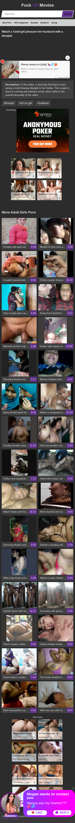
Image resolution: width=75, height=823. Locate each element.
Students (44, 23)
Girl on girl (25, 103)
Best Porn (7, 23)
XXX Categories (21, 23)
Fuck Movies (37, 5)
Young (54, 23)
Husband (43, 103)
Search (68, 14)
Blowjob (9, 103)
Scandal (34, 23)
